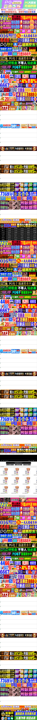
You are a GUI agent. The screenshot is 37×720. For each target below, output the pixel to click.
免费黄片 (22, 237)
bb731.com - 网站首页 (8, 14)
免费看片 (3, 239)
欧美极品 (34, 228)
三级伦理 (9, 230)
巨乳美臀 (22, 230)
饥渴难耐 (15, 232)
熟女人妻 (15, 237)
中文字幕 (15, 230)
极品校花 (28, 239)
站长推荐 (3, 232)
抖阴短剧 (34, 239)
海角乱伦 (34, 237)
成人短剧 (22, 239)
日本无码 (22, 228)
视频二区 (3, 230)
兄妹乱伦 (15, 239)
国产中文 (9, 239)
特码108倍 (18, 464)
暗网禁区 (28, 237)
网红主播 (15, 228)
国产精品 (9, 228)
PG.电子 (27, 464)
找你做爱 (22, 232)
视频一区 (3, 228)
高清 (29, 460)
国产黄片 (9, 237)
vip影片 (10, 464)
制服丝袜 (34, 230)
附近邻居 (9, 232)
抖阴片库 (3, 237)
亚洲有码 (28, 228)
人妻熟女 (28, 230)
